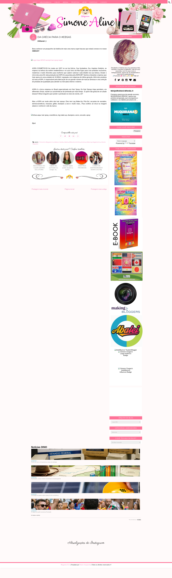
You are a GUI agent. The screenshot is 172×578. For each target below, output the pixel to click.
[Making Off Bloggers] (126, 312)
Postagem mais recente (40, 189)
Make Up (89, 142)
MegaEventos (96, 142)
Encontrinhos (77, 142)
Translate (132, 143)
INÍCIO (35, 2)
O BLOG (57, 2)
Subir (167, 574)
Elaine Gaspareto (85, 565)
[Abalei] (127, 346)
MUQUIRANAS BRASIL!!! (122, 91)
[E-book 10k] (126, 215)
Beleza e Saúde (58, 142)
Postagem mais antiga (99, 189)
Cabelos (66, 142)
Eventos (83, 142)
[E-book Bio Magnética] (125, 185)
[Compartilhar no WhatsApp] (78, 136)
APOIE (84, 2)
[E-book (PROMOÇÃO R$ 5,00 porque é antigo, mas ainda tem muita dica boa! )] (127, 249)
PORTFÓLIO (93, 2)
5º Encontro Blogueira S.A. (46, 142)
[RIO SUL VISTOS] (127, 280)
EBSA (70, 142)
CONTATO (103, 2)
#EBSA (65, 2)
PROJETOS (75, 2)
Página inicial (69, 189)
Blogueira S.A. (65, 565)
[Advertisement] (126, 400)
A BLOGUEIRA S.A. (45, 2)
